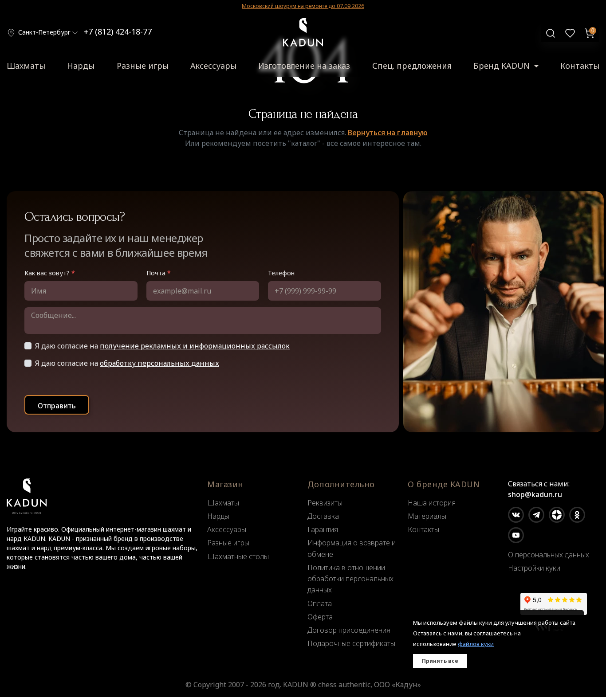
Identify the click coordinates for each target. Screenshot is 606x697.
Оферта (320, 617)
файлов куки (476, 644)
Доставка (323, 516)
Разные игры (143, 65)
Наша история (432, 503)
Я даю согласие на (162, 346)
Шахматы (26, 65)
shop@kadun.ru (535, 494)
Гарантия (322, 529)
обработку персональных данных (159, 363)
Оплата (319, 603)
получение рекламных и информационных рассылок (195, 346)
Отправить (57, 406)
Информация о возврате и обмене (351, 548)
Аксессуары (213, 65)
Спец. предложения (412, 65)
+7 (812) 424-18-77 (118, 31)
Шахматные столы (238, 556)
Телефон (281, 273)
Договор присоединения (348, 630)
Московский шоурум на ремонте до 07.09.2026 (303, 6)
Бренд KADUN (502, 65)
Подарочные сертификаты (351, 643)
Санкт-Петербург (44, 32)
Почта (158, 273)
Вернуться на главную (388, 132)
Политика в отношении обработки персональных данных (350, 579)
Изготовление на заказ (304, 65)
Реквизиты (324, 503)
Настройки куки (534, 568)
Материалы (427, 516)
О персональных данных (548, 555)
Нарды (80, 65)
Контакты (579, 65)
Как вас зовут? (49, 273)
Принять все (440, 661)
